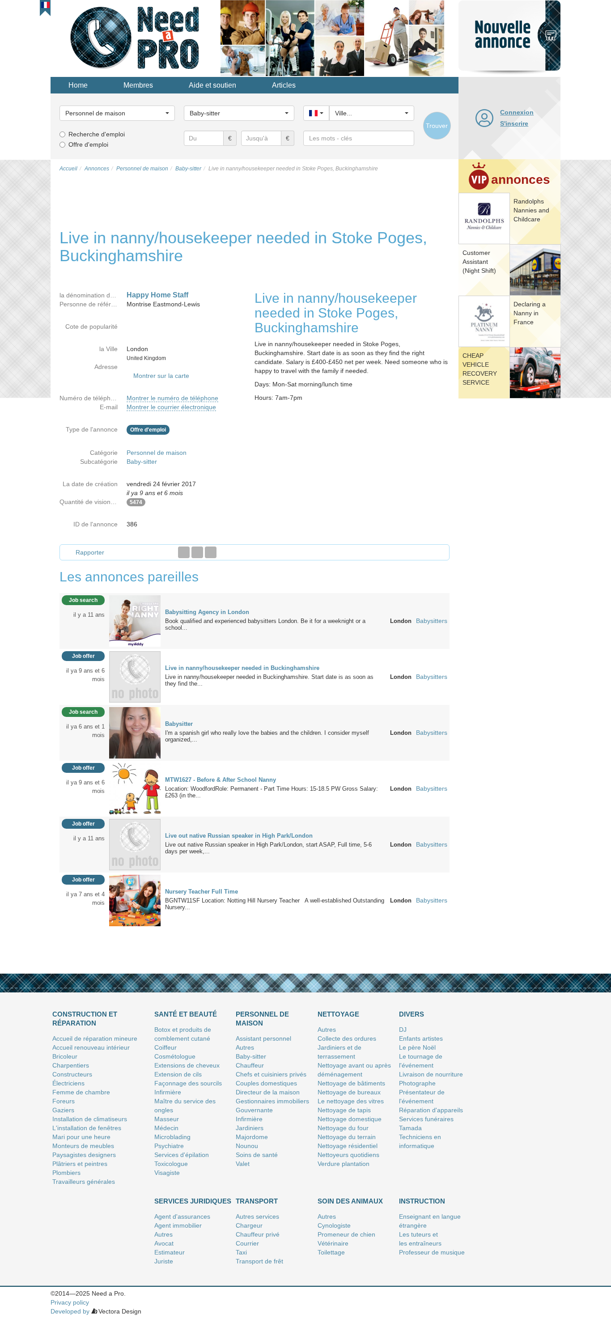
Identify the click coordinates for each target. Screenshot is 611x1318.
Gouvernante (254, 1110)
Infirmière (167, 1092)
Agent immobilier (178, 1225)
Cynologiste (334, 1225)
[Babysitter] (135, 732)
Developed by (70, 1311)
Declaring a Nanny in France (529, 313)
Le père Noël (417, 1047)
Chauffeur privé (258, 1234)
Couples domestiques (266, 1083)
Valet (243, 1163)
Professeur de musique (432, 1252)
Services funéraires (426, 1119)
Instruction (422, 1201)
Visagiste (167, 1172)
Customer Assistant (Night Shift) (479, 261)
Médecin (166, 1128)
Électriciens (68, 1083)
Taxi (241, 1252)
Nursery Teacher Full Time (201, 891)
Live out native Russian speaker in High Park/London (239, 835)
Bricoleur (64, 1056)
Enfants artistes (421, 1038)
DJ (403, 1029)
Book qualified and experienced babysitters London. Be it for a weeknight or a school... (265, 624)
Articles (284, 85)
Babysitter (179, 723)
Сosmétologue (174, 1056)
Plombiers (66, 1172)
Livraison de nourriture (431, 1074)
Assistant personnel (263, 1038)
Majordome (252, 1136)
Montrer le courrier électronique (171, 407)
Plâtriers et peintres (79, 1163)
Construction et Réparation (84, 1018)
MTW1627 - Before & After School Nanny (220, 779)
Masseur (166, 1119)
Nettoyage (338, 1014)
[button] (45, 4)
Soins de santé (257, 1154)
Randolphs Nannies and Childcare (531, 210)
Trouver (437, 125)
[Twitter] (197, 552)
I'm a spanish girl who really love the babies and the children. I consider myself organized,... (267, 736)
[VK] (210, 552)
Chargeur (249, 1225)
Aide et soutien (212, 85)
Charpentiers (70, 1065)
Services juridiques (192, 1201)
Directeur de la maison (268, 1092)
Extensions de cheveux (187, 1065)
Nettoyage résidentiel (348, 1145)
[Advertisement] (509, 539)
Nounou (247, 1145)
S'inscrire (514, 123)
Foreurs (63, 1101)
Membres (138, 85)
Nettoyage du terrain (347, 1136)
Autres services (257, 1216)
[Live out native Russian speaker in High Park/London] (135, 844)
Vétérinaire (333, 1243)
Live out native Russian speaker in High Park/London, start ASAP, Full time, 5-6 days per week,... (268, 848)
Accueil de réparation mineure (94, 1038)
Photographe (417, 1083)
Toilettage (331, 1252)
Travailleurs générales (83, 1181)
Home (78, 85)
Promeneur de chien (346, 1234)
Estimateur (169, 1252)
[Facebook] (184, 552)
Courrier (247, 1243)
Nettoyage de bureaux (349, 1092)
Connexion (517, 112)
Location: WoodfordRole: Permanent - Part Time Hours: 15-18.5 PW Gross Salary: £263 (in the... (271, 792)
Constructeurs (72, 1074)
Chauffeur (250, 1065)
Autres (245, 1047)
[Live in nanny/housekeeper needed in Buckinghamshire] (135, 676)
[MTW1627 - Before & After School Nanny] (135, 788)
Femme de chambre (81, 1092)
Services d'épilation (181, 1154)
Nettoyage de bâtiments (351, 1083)
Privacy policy (70, 1302)
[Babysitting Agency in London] (135, 620)
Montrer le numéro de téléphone (172, 398)
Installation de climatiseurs (89, 1119)
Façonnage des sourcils (188, 1083)
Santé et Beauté (185, 1014)
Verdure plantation (343, 1163)
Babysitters (431, 620)
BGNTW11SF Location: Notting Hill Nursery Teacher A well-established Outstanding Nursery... (274, 904)
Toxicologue (171, 1163)
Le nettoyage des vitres (351, 1101)
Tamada (410, 1128)
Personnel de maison (157, 452)
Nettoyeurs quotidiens (348, 1154)
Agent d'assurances (182, 1216)
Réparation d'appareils (431, 1110)
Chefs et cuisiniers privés (271, 1074)
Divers (411, 1014)
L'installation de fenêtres (86, 1128)
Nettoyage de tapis (344, 1110)
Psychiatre (169, 1145)
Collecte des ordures (347, 1038)
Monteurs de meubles (83, 1145)
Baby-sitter (142, 461)
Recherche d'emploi (96, 134)
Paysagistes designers (84, 1154)
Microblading (172, 1136)
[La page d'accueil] (136, 37)
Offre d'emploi (88, 144)
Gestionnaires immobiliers (272, 1101)
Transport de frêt (259, 1261)
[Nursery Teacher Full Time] (135, 900)
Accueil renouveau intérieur (91, 1047)
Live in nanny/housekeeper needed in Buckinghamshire (242, 668)
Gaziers (63, 1110)
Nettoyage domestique (350, 1119)
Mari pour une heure (81, 1136)
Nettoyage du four (343, 1128)
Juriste (163, 1261)
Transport (257, 1201)
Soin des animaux (350, 1201)
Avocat (164, 1243)
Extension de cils (178, 1074)
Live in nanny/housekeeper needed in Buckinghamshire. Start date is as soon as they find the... (269, 680)
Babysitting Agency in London (207, 612)
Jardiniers (249, 1128)
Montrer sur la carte (161, 375)
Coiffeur (165, 1047)
